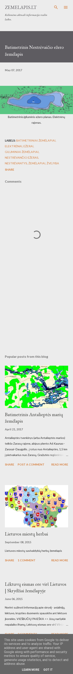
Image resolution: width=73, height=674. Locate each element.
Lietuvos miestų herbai (26, 534)
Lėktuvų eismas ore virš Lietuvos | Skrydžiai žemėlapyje (35, 587)
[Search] (56, 7)
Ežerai (28, 146)
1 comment (26, 560)
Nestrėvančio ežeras (21, 157)
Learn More (30, 669)
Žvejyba (53, 163)
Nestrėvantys (16, 163)
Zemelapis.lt (21, 7)
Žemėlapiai (36, 163)
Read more (59, 464)
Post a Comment (31, 464)
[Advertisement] (36, 316)
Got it (48, 669)
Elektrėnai (13, 146)
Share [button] (9, 169)
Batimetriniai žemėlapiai (36, 140)
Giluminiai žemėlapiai (22, 152)
